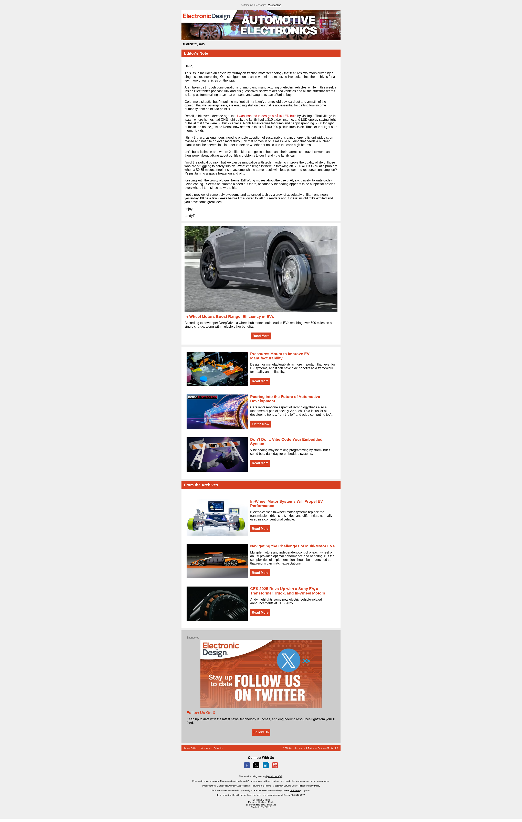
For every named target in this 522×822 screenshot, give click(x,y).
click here (295, 790)
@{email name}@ (273, 776)
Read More (261, 336)
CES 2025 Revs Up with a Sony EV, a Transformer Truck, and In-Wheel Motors (287, 591)
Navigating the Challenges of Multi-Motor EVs (292, 546)
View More (205, 748)
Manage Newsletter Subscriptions (233, 785)
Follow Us (261, 732)
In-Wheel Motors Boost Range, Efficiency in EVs (229, 316)
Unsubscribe (208, 785)
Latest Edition (191, 748)
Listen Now (260, 424)
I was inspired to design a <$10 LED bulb (266, 116)
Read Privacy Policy (310, 785)
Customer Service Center (285, 785)
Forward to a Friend (261, 785)
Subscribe (218, 748)
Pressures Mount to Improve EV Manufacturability (280, 356)
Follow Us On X (201, 712)
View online (274, 5)
